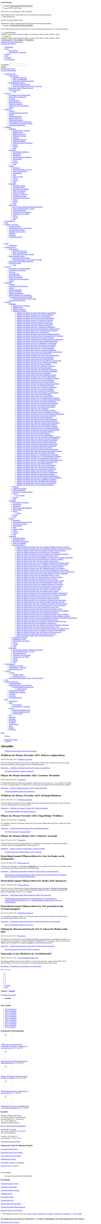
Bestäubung (16, 520)
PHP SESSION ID (9, 17)
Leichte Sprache (14, 724)
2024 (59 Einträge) (10, 1011)
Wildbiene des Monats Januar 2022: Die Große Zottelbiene (35, 396)
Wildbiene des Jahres (19, 309)
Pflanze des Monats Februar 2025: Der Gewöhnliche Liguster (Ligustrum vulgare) (42, 564)
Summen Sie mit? (10, 247)
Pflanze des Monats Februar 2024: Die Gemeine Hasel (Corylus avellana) (39, 586)
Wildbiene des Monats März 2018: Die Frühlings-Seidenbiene (36, 453)
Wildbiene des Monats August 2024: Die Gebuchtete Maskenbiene (37, 341)
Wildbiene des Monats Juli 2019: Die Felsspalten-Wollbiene (35, 431)
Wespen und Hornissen (20, 524)
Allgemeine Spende (15, 683)
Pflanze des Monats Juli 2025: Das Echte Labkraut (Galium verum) (37, 556)
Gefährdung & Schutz (19, 488)
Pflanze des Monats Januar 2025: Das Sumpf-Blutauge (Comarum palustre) (40, 566)
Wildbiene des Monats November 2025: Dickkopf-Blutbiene (35, 314)
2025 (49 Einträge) (10, 1009)
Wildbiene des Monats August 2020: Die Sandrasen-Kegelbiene (36, 416)
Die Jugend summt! (15, 263)
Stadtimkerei (16, 506)
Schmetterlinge (17, 525)
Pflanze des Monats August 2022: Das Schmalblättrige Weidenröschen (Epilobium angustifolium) (47, 618)
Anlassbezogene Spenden (17, 690)
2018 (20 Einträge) (10, 1022)
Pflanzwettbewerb (23, 863)
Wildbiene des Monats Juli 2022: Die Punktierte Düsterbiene (35, 385)
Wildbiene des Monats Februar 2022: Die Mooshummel (34, 394)
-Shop (9, 1149)
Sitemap (11, 728)
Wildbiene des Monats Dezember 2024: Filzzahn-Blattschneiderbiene (38, 334)
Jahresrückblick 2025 (7, 1200)
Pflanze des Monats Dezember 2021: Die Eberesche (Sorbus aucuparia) (39, 632)
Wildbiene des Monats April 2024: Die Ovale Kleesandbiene (35, 348)
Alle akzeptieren (18, 40)
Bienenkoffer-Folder (7, 1197)
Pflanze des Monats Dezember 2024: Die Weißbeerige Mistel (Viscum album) (41, 568)
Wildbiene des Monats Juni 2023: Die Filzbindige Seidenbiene (36, 366)
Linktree (11, 281)
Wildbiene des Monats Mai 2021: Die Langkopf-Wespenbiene (36, 407)
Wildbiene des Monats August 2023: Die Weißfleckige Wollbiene (37, 362)
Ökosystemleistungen (19, 653)
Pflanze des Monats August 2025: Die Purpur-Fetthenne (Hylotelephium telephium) (43, 554)
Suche (11, 726)
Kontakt (11, 708)
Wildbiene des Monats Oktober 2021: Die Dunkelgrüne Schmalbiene (38, 398)
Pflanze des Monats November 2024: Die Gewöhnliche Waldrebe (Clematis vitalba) (43, 570)
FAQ (10, 715)
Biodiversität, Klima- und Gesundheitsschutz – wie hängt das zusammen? (15, 1107)
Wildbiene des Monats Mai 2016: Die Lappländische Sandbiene (36, 479)
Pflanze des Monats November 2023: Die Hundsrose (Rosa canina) (37, 591)
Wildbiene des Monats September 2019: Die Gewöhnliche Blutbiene (38, 428)
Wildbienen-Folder (6, 1194)
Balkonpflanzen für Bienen (21, 641)
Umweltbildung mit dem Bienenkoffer (20, 297)
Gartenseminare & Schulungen (18, 286)
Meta (6, 699)
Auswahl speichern (7, 40)
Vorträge (11, 288)
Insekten (11, 518)
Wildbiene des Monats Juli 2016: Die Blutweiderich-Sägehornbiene (37, 476)
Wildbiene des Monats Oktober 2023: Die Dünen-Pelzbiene (35, 359)
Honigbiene (12, 501)
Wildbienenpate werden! (8, 1159)
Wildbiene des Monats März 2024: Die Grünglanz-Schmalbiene (36, 350)
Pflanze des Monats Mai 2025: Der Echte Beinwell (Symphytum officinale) (40, 559)
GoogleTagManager (9, 32)
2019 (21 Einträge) (10, 1020)
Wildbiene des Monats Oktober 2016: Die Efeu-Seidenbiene (35, 471)
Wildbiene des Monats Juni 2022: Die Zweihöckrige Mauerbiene (37, 387)
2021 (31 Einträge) (10, 1016)
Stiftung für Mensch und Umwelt (36, 939)
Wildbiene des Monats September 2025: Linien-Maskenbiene (36, 318)
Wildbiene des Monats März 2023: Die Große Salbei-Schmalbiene (37, 371)
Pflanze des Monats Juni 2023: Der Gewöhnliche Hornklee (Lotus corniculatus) (41, 600)
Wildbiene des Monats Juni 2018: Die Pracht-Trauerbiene (34, 447)
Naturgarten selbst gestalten (21, 258)
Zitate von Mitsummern (20, 252)
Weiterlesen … (25, 768)
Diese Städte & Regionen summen (23, 254)
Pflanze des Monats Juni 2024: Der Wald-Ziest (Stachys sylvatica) (37, 579)
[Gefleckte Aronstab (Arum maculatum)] (18, 832)
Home (7, 244)
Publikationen (13, 701)
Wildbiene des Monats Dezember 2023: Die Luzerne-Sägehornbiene (38, 355)
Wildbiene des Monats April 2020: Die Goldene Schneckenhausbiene (38, 423)
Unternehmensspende (15, 697)
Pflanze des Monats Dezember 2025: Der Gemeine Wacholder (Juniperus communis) (43, 547)
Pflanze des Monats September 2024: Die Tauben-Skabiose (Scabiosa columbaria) (42, 573)
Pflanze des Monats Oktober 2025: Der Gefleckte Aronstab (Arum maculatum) (41, 550)
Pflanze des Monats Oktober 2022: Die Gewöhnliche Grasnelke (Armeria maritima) (43, 614)
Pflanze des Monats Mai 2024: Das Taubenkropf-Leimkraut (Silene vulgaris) (40, 580)
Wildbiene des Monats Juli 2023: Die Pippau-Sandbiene (34, 364)
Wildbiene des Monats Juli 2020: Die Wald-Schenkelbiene (35, 417)
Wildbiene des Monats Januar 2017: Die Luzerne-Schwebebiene (37, 469)
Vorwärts (7, 985)
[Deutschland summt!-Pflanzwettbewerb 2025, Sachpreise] (23, 852)
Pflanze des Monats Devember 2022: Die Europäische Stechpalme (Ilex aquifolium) (43, 611)
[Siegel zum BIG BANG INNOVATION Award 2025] (22, 949)
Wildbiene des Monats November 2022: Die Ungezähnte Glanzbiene (38, 378)
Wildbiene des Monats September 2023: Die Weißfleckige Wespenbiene (39, 361)
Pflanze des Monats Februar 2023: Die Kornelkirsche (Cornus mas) (37, 607)
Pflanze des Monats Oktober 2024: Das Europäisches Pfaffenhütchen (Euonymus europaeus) (45, 572)
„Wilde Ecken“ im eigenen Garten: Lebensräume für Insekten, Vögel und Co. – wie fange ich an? (14, 1046)
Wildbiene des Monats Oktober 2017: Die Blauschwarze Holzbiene (37, 455)
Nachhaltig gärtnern (19, 540)
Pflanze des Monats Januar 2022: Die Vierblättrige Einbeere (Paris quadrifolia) (41, 630)
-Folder (9, 1183)
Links (14, 265)
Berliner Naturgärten (15, 291)
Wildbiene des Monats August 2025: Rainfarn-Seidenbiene (35, 320)
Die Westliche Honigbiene (21, 502)
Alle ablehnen (29, 40)
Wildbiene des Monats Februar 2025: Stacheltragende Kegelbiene (37, 330)
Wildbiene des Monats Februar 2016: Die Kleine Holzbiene (35, 485)
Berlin (20, 913)
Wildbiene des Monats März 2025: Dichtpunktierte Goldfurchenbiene (38, 329)
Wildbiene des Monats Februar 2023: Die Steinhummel (34, 373)
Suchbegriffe (5, 65)
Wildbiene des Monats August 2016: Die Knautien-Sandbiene (36, 474)
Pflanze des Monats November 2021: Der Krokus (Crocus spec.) (37, 634)
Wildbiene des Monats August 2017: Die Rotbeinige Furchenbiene (37, 458)
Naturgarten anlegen (19, 538)
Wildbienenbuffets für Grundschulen (20, 295)
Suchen (4, 67)
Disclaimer (11, 42)
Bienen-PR (8, 283)
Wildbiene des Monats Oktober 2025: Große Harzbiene (34, 316)
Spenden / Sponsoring (11, 682)
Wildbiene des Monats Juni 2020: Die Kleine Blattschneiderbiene (37, 419)
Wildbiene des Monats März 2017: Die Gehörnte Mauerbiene (36, 467)
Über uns (7, 267)
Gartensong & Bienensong (17, 300)
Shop (6, 680)
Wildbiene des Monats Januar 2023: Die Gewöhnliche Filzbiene (36, 375)
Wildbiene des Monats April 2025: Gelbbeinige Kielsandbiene (36, 327)
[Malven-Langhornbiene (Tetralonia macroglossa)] (21, 751)
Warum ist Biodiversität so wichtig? (24, 651)
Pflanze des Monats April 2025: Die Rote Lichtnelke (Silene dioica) (38, 561)
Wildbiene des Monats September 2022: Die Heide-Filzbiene (35, 382)
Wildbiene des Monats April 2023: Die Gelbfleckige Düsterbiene (37, 369)
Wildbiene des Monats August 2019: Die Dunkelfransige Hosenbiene (38, 430)
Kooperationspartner (15, 275)
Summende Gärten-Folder (9, 1187)
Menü (2, 733)
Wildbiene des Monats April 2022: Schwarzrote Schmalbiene (35, 391)
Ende (6, 987)
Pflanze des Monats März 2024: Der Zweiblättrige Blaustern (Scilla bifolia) (40, 584)
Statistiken (6, 25)
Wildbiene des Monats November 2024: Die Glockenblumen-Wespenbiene (40, 336)
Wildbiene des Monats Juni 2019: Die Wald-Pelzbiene (33, 433)
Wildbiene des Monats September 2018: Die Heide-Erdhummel (36, 442)
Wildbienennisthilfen (19, 490)
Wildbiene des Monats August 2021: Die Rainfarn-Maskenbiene (36, 401)
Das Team (12, 272)
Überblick (12, 284)
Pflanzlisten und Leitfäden (21, 541)
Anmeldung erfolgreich (16, 666)
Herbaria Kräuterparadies (60, 888)
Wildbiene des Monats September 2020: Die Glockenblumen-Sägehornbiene (40, 414)
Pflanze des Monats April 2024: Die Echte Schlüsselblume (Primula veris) (39, 582)
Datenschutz (19, 42)
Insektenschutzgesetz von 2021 (22, 522)
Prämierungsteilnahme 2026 (21, 712)
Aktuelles (11, 991)
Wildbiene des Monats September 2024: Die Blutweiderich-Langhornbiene (40, 339)
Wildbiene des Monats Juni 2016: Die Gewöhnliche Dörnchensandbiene (39, 478)
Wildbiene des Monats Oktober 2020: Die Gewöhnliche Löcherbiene (38, 412)
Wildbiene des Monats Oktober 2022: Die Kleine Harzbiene (35, 380)
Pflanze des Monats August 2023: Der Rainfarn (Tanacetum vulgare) (38, 596)
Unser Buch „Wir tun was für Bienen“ (13, 1162)
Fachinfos (8, 302)
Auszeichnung (22, 958)
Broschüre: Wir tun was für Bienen (11, 1210)
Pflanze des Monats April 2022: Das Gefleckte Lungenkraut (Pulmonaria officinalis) (43, 625)
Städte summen (13, 249)
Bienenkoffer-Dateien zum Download (24, 298)
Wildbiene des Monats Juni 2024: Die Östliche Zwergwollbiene (36, 345)
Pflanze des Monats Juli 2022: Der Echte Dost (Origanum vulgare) (37, 619)
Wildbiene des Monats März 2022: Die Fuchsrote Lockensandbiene (37, 392)
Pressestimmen (17, 705)
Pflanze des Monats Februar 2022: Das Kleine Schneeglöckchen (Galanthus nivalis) (43, 628)
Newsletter (12, 722)
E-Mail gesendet (22, 689)
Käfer (14, 527)
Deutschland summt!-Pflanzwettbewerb (21, 261)
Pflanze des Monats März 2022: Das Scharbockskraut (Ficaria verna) (38, 627)
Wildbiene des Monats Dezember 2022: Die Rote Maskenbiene (36, 377)
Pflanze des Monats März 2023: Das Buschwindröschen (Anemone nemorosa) (41, 605)
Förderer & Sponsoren (16, 277)
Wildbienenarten (18, 307)
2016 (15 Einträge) (10, 1025)
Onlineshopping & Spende (17, 692)
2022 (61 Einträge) (10, 1014)
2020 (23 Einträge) (10, 1018)
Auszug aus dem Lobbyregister (10, 1141)
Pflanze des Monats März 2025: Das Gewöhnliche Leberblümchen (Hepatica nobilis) (43, 563)
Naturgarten (12, 536)
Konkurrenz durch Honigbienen (23, 492)
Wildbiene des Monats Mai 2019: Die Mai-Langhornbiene (35, 435)
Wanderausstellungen (15, 290)
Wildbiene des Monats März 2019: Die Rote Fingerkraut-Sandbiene (38, 439)
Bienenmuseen (17, 510)
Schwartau (45, 888)
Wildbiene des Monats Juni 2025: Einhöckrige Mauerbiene (35, 323)
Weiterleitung (13, 245)
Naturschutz (22, 779)
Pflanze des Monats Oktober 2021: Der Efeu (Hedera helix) (35, 635)
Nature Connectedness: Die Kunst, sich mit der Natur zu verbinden (14, 1077)
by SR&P (79, 1214)
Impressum (4, 42)
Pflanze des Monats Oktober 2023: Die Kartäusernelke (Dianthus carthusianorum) (42, 593)
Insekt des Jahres (18, 529)
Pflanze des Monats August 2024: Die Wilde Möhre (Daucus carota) (38, 575)
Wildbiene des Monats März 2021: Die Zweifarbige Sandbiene (36, 410)
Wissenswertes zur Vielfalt (21, 657)
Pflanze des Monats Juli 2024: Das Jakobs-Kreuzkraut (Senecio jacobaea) (39, 577)
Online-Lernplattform (19, 543)
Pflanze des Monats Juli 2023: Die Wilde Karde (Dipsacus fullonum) (38, 598)
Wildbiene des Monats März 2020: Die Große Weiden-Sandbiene (37, 424)
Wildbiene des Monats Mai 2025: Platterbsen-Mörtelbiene (34, 325)
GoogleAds (6, 36)
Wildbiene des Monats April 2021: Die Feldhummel (33, 408)
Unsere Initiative (11, 1156)
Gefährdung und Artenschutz (22, 655)
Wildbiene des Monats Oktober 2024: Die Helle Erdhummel (35, 338)
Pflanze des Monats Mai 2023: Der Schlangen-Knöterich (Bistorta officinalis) (41, 602)
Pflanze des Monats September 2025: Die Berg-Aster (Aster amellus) (38, 552)
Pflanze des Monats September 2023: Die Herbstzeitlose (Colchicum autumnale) (41, 595)
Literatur (15, 497)
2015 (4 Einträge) (10, 1027)
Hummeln (16, 486)
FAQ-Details (21, 495)
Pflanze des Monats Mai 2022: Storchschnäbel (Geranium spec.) (37, 623)
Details (19, 513)
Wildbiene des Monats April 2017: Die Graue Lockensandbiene (36, 465)
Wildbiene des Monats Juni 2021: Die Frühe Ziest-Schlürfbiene (36, 405)
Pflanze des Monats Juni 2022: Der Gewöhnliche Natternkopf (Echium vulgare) (41, 621)
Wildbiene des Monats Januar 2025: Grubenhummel (33, 332)
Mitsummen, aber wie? (20, 251)
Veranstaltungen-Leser (16, 669)
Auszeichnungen (14, 274)
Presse (11, 703)
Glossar (15, 494)
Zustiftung (12, 694)
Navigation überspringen (8, 44)
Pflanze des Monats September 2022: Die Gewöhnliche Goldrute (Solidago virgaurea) (43, 616)
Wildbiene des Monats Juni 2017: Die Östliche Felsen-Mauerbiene (37, 462)
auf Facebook (12, 1152)
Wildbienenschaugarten (16, 293)
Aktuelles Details (18, 674)
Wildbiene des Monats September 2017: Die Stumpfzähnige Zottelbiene (39, 456)
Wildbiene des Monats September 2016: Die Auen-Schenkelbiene (37, 472)
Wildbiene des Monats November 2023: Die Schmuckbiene (35, 357)
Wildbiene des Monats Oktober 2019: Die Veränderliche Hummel (37, 426)
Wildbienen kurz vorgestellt (21, 306)
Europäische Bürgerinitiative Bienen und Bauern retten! (26, 678)
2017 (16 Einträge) (10, 1023)
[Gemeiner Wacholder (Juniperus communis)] (19, 771)
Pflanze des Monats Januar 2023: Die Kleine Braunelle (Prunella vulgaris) (40, 609)
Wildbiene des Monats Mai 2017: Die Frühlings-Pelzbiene (35, 463)
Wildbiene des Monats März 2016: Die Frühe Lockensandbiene (36, 483)
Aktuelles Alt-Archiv (19, 676)
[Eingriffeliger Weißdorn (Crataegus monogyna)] (20, 811)
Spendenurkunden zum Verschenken (20, 685)
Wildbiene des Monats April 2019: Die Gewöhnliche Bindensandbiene (38, 437)
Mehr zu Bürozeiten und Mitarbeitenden (13, 1126)
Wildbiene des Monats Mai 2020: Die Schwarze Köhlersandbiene (37, 421)
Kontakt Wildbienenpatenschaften (23, 687)
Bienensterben (17, 504)
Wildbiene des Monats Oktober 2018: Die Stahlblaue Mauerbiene (37, 440)
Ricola (28, 888)
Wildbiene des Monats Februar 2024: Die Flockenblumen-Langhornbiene (39, 352)
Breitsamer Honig (35, 888)
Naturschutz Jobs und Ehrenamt (19, 279)
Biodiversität (13, 648)
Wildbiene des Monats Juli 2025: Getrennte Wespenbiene (34, 322)
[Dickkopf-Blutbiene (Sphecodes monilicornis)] (20, 791)
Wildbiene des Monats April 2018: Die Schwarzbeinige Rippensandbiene (39, 451)
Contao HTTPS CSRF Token (12, 8)
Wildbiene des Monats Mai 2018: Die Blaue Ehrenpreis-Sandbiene (37, 449)
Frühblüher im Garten (19, 639)
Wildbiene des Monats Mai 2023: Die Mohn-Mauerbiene (34, 368)
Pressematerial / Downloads (21, 706)
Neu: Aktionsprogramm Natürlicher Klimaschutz (28, 650)
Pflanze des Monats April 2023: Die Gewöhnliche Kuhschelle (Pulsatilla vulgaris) (42, 604)
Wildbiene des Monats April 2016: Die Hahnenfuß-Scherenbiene (37, 481)
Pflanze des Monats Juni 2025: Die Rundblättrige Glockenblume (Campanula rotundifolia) (45, 557)
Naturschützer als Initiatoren (17, 270)
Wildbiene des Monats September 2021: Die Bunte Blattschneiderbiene (39, 400)
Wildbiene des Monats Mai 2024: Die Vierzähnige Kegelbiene (36, 346)
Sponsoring (12, 696)
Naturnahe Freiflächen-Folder (10, 1190)
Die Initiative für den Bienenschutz (19, 268)
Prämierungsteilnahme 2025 (21, 710)
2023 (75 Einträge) (10, 1013)
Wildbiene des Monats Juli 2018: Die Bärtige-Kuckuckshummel (36, 446)
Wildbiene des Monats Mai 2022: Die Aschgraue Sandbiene (35, 389)
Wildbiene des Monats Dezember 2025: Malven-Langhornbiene (36, 313)
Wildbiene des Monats (19, 311)
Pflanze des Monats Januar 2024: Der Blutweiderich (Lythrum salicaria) (39, 588)
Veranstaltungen (10, 664)
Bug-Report (12, 729)
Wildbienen (12, 304)
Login (29, 1214)
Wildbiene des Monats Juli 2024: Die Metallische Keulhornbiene (37, 343)
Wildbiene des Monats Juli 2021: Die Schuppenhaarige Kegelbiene (37, 403)
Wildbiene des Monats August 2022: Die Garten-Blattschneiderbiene (38, 384)
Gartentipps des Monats (20, 637)
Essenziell (6, 6)
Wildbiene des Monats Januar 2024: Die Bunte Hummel (34, 353)
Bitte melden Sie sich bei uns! (10, 1222)
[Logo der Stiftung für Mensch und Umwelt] (19, 925)
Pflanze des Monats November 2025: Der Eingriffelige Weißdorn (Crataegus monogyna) (44, 549)
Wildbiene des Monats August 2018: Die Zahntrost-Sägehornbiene (37, 444)
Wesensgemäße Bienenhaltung (22, 508)
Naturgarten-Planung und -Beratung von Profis (27, 259)
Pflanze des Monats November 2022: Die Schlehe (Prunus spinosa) (37, 612)
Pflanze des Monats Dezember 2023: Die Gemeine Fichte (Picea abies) (39, 589)
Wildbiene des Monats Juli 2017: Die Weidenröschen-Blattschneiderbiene (39, 460)
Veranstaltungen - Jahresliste (17, 667)
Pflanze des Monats (19, 545)
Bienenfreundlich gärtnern (17, 256)
